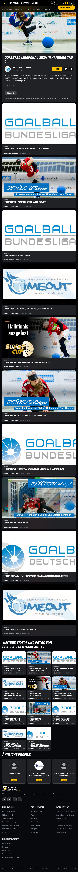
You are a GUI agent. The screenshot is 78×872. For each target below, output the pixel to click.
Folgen (57, 69)
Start (3, 9)
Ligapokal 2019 (14, 773)
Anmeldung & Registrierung (11, 857)
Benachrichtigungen (9, 854)
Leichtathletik (36, 825)
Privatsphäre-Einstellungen (20, 869)
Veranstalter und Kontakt (64, 829)
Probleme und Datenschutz (64, 825)
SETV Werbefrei (7, 815)
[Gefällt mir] (66, 69)
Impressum (49, 869)
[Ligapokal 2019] (14, 765)
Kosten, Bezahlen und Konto (65, 815)
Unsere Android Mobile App (11, 825)
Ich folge (5, 847)
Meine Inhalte (6, 843)
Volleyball (34, 829)
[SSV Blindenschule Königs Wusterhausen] (63, 765)
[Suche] (62, 3)
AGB (43, 869)
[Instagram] (4, 799)
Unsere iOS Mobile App (9, 822)
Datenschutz (6, 869)
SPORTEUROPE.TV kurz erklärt (66, 811)
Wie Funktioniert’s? (8, 811)
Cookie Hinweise (34, 869)
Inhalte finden (60, 822)
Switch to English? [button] (65, 7)
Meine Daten (6, 850)
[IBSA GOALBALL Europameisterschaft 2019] (39, 765)
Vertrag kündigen (61, 832)
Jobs (4, 832)
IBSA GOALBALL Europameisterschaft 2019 (39, 774)
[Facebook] (20, 799)
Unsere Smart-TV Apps (9, 829)
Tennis (33, 815)
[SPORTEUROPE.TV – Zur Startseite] (3, 3)
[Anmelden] (66, 3)
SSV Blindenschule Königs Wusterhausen (64, 774)
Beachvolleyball (36, 822)
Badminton (35, 832)
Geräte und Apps (61, 818)
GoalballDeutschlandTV (20, 9)
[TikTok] (15, 799)
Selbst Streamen (7, 818)
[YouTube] (9, 799)
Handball (34, 818)
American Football (37, 811)
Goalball (9, 9)
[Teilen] (71, 69)
